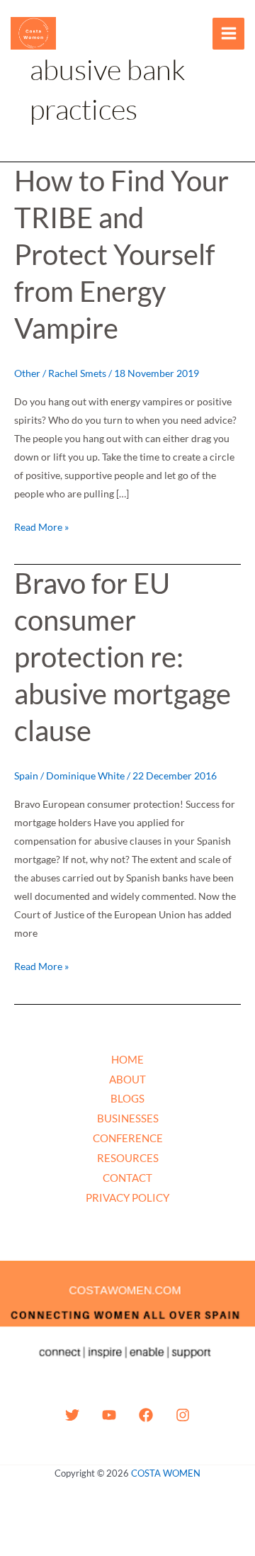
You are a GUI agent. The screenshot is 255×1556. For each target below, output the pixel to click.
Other (27, 373)
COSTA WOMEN (165, 1473)
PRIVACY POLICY (127, 1197)
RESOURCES (128, 1157)
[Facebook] (146, 1415)
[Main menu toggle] (228, 34)
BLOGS (127, 1098)
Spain (26, 775)
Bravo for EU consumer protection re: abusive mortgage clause (122, 657)
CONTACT (127, 1177)
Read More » (41, 525)
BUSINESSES (128, 1118)
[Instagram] (183, 1415)
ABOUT (127, 1079)
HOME (127, 1059)
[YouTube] (109, 1415)
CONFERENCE (128, 1138)
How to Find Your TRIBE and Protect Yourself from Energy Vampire (121, 254)
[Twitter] (72, 1415)
